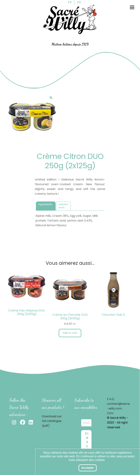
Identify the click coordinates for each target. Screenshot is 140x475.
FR (69, 2)
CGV (110, 413)
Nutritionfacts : (63, 206)
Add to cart (70, 333)
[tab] (46, 205)
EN (79, 2)
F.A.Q (110, 399)
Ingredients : (45, 204)
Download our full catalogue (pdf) (52, 421)
